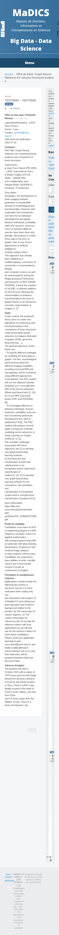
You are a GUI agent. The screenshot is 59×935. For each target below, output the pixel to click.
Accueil (9, 74)
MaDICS (30, 12)
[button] (51, 860)
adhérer (51, 113)
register (51, 146)
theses (16, 108)
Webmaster (9, 881)
